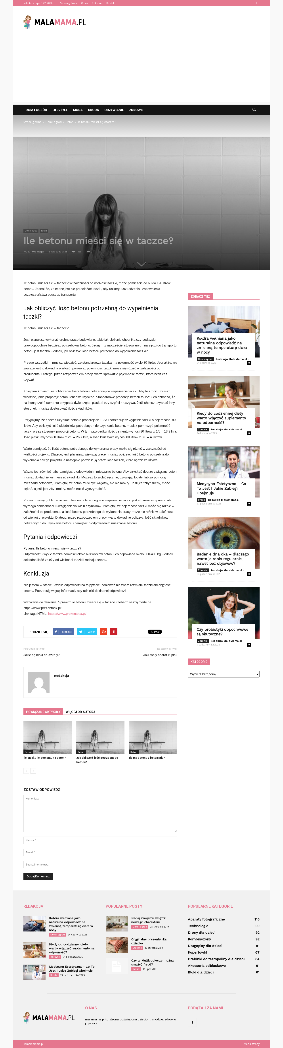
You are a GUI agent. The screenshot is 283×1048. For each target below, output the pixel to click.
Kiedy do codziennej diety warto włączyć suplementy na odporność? (221, 418)
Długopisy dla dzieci (205, 946)
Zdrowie (136, 110)
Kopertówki (197, 952)
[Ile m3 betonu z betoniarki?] (153, 737)
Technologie (198, 926)
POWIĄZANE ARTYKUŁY (43, 712)
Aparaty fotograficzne (206, 919)
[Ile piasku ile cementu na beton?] (47, 737)
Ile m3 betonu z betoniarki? (147, 757)
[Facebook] (256, 3)
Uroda (93, 110)
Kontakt (110, 3)
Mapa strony (252, 1044)
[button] (254, 110)
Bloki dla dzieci (201, 972)
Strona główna (68, 3)
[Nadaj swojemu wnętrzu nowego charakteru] (117, 923)
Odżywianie (114, 110)
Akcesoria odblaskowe (207, 965)
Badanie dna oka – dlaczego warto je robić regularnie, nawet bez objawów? (223, 559)
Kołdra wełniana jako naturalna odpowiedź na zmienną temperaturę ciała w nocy (222, 345)
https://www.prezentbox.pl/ (67, 613)
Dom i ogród (36, 110)
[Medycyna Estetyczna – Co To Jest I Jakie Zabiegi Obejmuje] (224, 472)
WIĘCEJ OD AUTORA (80, 712)
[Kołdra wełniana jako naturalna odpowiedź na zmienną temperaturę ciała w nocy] (224, 331)
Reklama (97, 3)
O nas (84, 3)
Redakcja (37, 251)
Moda (78, 110)
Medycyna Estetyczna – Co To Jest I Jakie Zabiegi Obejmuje (221, 488)
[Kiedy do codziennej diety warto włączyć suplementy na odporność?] (224, 402)
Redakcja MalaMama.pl (231, 359)
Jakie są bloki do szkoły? (41, 655)
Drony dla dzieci (201, 932)
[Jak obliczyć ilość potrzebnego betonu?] (100, 737)
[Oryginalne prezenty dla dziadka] (117, 945)
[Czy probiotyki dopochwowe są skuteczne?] (224, 613)
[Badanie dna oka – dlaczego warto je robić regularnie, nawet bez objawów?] (224, 543)
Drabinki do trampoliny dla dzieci (216, 959)
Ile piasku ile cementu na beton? (44, 757)
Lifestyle (60, 110)
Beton (44, 230)
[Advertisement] (141, 71)
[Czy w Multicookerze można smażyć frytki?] (117, 966)
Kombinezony (199, 939)
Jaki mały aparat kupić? (160, 655)
